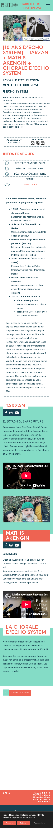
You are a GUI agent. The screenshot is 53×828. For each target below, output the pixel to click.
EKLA (7, 793)
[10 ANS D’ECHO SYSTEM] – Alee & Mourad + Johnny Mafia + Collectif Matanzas (41, 797)
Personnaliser (39, 823)
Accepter (9, 823)
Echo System (16, 91)
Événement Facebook (15, 141)
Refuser (23, 823)
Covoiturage (30, 184)
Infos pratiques (32, 8)
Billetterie (33, 4)
